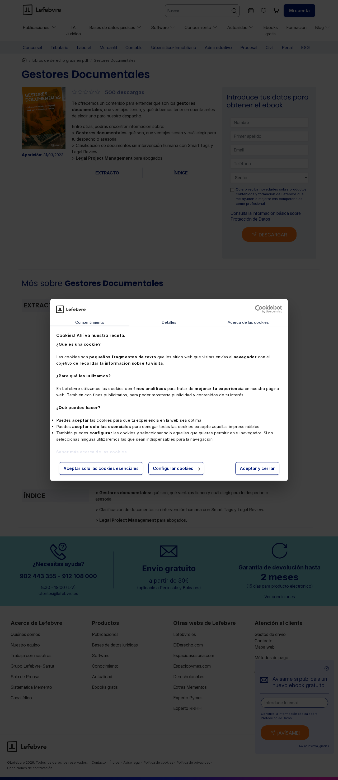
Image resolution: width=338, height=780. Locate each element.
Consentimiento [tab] (89, 322)
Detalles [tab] (169, 322)
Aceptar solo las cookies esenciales (101, 468)
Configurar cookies (173, 468)
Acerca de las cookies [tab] (248, 322)
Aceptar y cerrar (257, 468)
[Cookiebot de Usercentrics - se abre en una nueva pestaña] (259, 309)
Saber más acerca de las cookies (91, 451)
